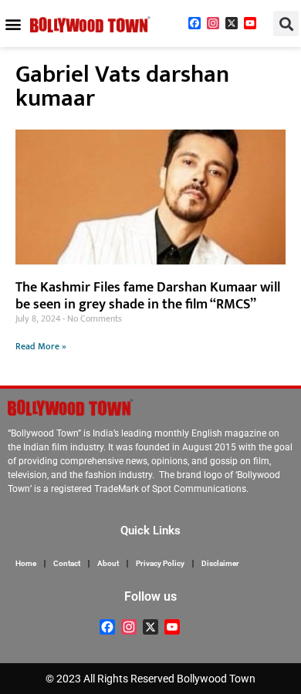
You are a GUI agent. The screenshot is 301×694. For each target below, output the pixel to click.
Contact (66, 563)
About (108, 563)
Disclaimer (220, 563)
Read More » (40, 346)
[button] (12, 23)
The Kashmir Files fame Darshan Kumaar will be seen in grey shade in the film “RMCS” (147, 296)
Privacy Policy (160, 563)
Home (25, 563)
